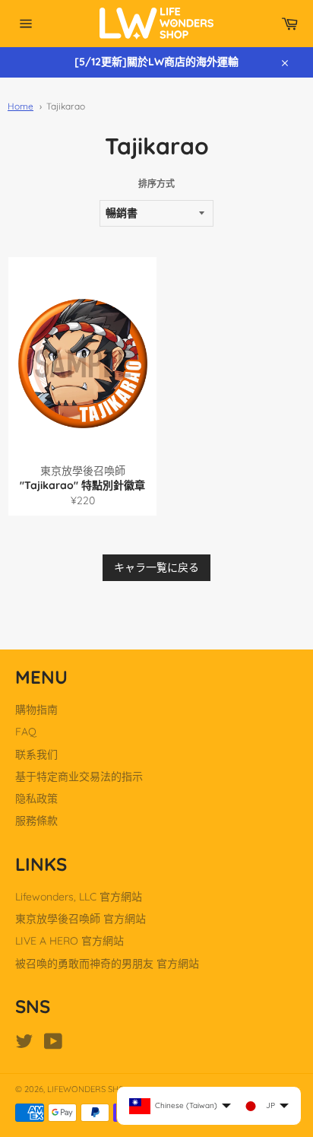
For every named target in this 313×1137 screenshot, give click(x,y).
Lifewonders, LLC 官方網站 (78, 897)
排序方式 (156, 183)
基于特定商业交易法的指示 (79, 776)
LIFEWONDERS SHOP (88, 1089)
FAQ (25, 731)
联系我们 (36, 754)
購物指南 (36, 709)
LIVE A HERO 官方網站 (69, 941)
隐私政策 (36, 798)
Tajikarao (65, 106)
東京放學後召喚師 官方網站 (80, 919)
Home (20, 106)
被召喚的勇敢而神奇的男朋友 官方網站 (107, 963)
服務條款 (36, 820)
